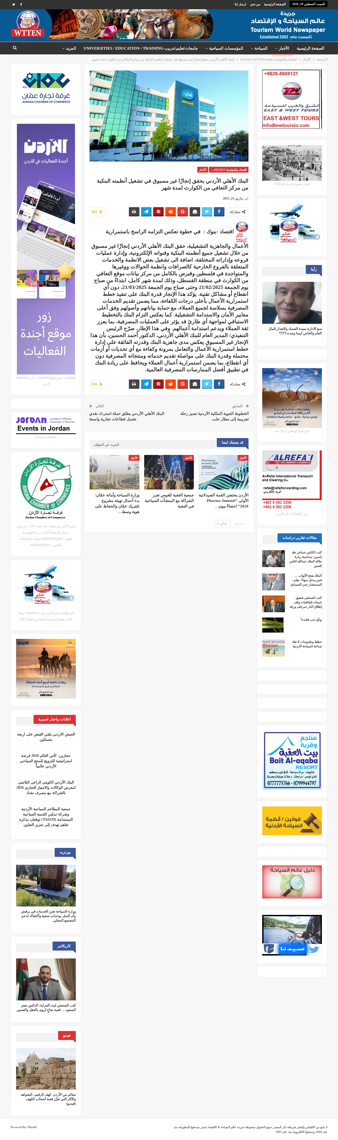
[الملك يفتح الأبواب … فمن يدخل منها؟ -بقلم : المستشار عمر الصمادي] (273, 581)
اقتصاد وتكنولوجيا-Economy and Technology (228, 169)
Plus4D (32, 1127)
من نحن (255, 4)
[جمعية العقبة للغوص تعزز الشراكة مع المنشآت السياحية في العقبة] (169, 472)
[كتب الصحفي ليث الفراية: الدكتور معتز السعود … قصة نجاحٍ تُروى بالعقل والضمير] (46, 979)
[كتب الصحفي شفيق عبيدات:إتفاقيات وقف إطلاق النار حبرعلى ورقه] (273, 604)
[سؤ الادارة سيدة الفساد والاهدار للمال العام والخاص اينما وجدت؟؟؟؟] (292, 303)
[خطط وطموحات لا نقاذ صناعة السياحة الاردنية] (273, 648)
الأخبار (284, 48)
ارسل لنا (240, 4)
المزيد (71, 48)
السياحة (261, 48)
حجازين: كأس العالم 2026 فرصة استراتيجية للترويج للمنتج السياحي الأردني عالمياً (46, 761)
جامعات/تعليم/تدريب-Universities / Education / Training (141, 48)
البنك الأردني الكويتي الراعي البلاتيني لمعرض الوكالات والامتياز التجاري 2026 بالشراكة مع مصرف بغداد (46, 787)
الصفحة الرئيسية (275, 4)
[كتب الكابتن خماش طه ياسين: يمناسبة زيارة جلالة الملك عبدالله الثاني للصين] (273, 558)
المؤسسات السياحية (226, 48)
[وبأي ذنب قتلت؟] (273, 626)
